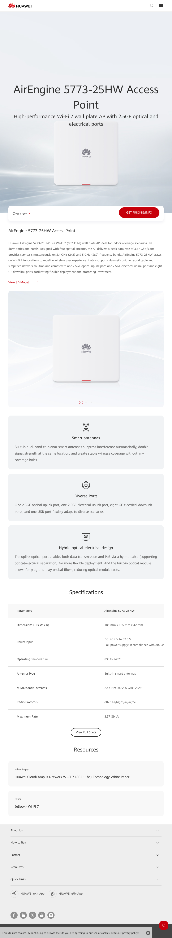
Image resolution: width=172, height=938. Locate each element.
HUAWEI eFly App (71, 893)
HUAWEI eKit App (32, 893)
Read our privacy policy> (125, 933)
